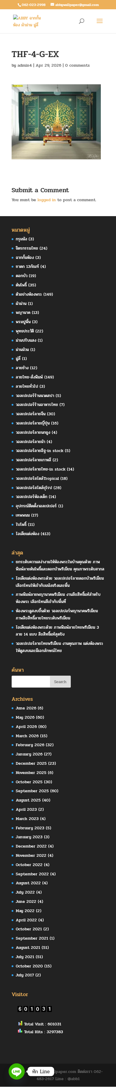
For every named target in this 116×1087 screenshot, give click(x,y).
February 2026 (30, 745)
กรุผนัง (21, 239)
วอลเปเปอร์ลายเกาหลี (33, 460)
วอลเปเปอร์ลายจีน (31, 414)
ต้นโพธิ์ (21, 285)
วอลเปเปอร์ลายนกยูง (33, 432)
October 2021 (29, 929)
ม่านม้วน (22, 349)
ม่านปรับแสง (26, 340)
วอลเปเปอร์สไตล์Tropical (37, 478)
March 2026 (27, 736)
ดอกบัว (21, 276)
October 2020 (29, 966)
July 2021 (25, 957)
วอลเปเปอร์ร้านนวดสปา (35, 396)
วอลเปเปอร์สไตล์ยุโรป (34, 488)
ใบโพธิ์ (21, 524)
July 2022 (25, 892)
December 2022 (31, 846)
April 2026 (26, 726)
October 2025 (29, 782)
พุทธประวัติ (25, 331)
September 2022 (32, 874)
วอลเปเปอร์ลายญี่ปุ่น (33, 423)
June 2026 (26, 708)
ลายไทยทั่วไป (27, 386)
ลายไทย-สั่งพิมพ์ (29, 377)
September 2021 (32, 938)
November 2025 (31, 773)
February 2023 (30, 828)
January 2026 (29, 754)
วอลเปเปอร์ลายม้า (30, 442)
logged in (46, 200)
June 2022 (26, 901)
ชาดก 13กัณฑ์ (27, 266)
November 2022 (31, 855)
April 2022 (26, 920)
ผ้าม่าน (21, 303)
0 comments (77, 65)
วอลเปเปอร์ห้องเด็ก (31, 497)
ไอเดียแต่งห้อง (27, 534)
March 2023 (27, 819)
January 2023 (29, 837)
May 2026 (25, 717)
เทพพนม (23, 515)
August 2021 (28, 947)
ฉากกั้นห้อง (25, 257)
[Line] (17, 1071)
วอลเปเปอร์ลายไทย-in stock (40, 469)
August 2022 (28, 883)
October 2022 (29, 865)
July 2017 (25, 975)
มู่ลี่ (18, 358)
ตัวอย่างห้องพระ (29, 294)
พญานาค (23, 312)
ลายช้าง (22, 368)
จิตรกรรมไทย (27, 248)
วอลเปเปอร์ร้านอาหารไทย (37, 404)
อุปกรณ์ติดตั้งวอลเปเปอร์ (36, 506)
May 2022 (25, 911)
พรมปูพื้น (23, 322)
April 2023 (26, 809)
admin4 (25, 65)
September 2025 (32, 791)
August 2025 (28, 800)
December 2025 (31, 763)
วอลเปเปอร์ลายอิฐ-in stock (39, 451)
